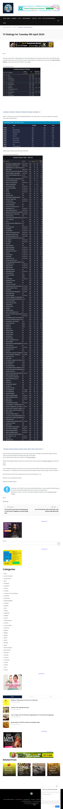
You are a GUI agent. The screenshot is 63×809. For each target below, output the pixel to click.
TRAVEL (6, 670)
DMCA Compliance (40, 799)
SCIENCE (6, 655)
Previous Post (10, 507)
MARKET (6, 630)
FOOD (5, 608)
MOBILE (6, 633)
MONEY (6, 635)
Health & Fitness (8, 620)
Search (4, 541)
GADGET (6, 610)
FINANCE (6, 605)
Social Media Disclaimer (26, 801)
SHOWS (6, 662)
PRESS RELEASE (8, 647)
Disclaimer (33, 799)
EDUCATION (7, 598)
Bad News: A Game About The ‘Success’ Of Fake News (24, 700)
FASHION (6, 603)
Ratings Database (31, 457)
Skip (53, 806)
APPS (5, 573)
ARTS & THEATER (8, 576)
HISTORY (6, 623)
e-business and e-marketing (11, 593)
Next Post (53, 507)
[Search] (58, 544)
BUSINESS (14, 18)
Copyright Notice (26, 799)
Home (4, 18)
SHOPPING (6, 660)
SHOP (4, 23)
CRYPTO (6, 588)
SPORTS (6, 665)
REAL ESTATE (7, 650)
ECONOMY (6, 595)
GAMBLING (6, 613)
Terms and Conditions (37, 801)
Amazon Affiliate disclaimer (9, 799)
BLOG (39, 18)
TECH (19, 18)
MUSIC (5, 640)
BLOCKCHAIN (7, 578)
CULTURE (6, 591)
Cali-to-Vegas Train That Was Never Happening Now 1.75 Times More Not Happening (32, 715)
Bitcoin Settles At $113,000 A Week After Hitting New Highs (25, 722)
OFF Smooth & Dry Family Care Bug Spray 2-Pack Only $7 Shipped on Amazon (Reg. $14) (16, 511)
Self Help (6, 657)
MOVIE (5, 637)
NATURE (6, 642)
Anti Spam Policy (19, 799)
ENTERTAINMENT (26, 18)
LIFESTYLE (34, 18)
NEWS (8, 18)
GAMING (6, 615)
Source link (5, 501)
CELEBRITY (7, 586)
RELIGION (6, 652)
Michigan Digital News (16, 702)
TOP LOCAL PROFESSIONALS (48, 18)
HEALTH (6, 618)
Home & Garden (8, 625)
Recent (12, 696)
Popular (31, 696)
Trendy (50, 696)
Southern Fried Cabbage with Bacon (20, 707)
